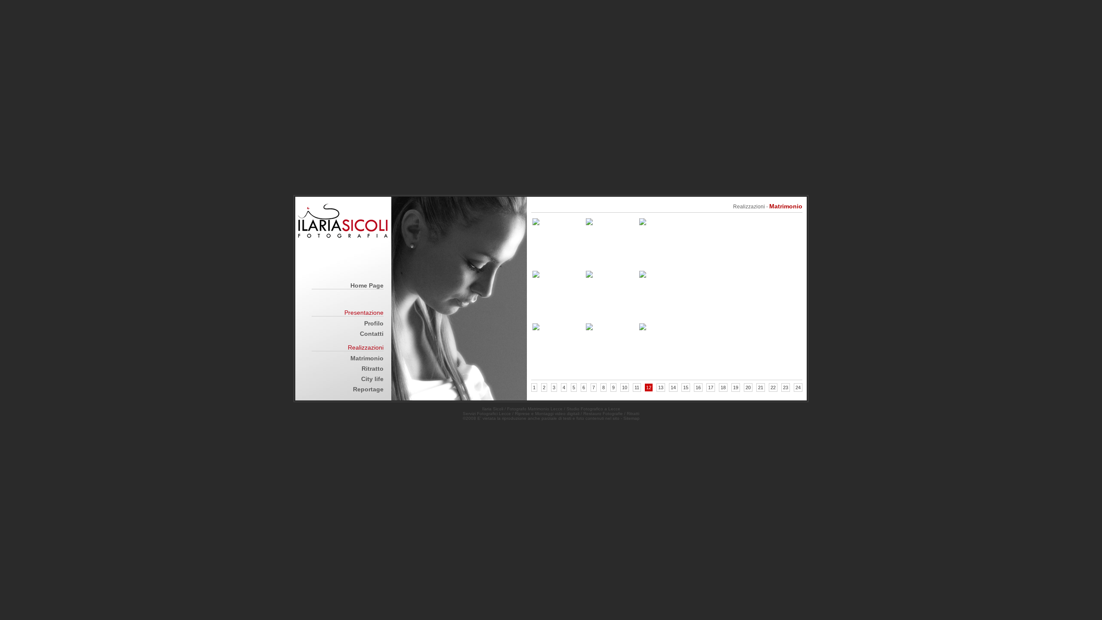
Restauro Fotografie (603, 413)
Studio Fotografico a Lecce (593, 408)
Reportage (368, 389)
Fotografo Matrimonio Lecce (535, 408)
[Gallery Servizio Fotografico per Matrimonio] (535, 223)
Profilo (374, 323)
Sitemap (631, 418)
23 (785, 387)
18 (723, 387)
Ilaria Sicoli (492, 408)
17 (710, 387)
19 (735, 387)
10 (624, 387)
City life (372, 378)
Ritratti (633, 413)
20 (748, 387)
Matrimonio (367, 358)
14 (673, 387)
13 (660, 387)
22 (773, 387)
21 (760, 387)
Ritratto (373, 368)
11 (637, 387)
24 (798, 387)
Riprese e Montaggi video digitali (547, 413)
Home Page (367, 285)
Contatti (372, 333)
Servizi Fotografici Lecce (487, 413)
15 (685, 387)
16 (698, 387)
